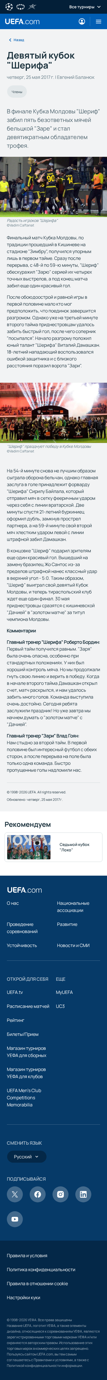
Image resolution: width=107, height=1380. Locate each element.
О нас (13, 903)
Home (22, 21)
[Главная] (24, 890)
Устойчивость (22, 945)
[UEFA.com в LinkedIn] (83, 1201)
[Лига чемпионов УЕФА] (9, 6)
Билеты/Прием (23, 1034)
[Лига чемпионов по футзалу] (32, 6)
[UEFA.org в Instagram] (60, 1201)
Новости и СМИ (73, 945)
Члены (17, 91)
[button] (96, 21)
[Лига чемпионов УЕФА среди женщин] (20, 6)
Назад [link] (19, 39)
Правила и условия (27, 1255)
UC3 (60, 1006)
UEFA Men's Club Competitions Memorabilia (24, 1097)
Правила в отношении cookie (37, 1283)
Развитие (67, 924)
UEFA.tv (15, 992)
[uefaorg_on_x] (15, 1201)
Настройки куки (23, 1297)
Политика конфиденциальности (41, 1269)
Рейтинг (15, 1020)
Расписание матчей (28, 1006)
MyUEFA (64, 992)
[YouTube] (15, 1225)
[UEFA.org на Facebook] (38, 1201)
